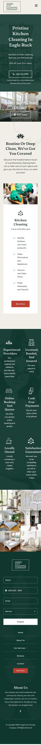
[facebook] (20, 711)
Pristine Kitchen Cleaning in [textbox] (20, 36)
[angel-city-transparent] (11, 2)
